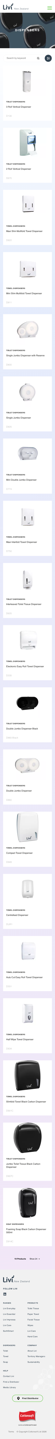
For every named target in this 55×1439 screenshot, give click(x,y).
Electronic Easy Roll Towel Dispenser (25, 666)
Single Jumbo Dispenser (18, 418)
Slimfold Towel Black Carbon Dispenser (26, 1102)
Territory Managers (36, 1356)
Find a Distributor (11, 1382)
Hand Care (33, 1337)
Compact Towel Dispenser (19, 853)
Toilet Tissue (33, 1309)
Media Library (9, 1388)
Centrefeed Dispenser (17, 915)
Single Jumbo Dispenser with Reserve (25, 356)
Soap (5, 1362)
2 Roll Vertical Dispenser (18, 169)
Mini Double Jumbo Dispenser (21, 480)
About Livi (32, 1351)
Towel (5, 1356)
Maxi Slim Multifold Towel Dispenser (24, 231)
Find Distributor (30, 1398)
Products (33, 1303)
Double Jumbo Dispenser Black (22, 729)
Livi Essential (9, 1314)
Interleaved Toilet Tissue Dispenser (23, 604)
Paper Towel (33, 1314)
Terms (11, 1432)
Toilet (5, 1351)
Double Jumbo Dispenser (19, 791)
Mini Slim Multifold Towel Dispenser (24, 293)
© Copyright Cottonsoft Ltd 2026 (32, 1432)
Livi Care (7, 1325)
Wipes (30, 1325)
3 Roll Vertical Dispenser (18, 107)
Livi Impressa (9, 1320)
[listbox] (34, 1259)
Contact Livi (8, 1376)
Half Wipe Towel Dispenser (19, 1039)
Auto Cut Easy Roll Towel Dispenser (24, 977)
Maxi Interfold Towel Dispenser (21, 542)
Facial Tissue (34, 1320)
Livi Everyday (9, 1309)
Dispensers (9, 1345)
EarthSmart (8, 1331)
